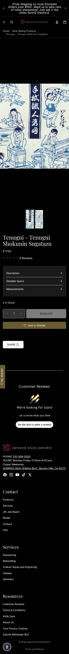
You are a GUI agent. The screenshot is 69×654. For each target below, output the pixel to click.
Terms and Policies (34, 649)
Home (6, 31)
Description (12, 273)
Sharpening (9, 554)
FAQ (5, 529)
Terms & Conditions (14, 610)
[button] (34, 126)
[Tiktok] (24, 474)
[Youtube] (17, 474)
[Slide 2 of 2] (39, 219)
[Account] (57, 22)
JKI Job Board (11, 511)
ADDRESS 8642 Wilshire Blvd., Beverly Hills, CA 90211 (34, 468)
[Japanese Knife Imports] (34, 22)
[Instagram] (11, 474)
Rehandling (9, 560)
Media (6, 517)
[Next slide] (65, 8)
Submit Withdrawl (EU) (16, 634)
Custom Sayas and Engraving (20, 566)
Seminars (8, 579)
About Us (8, 622)
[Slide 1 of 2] (30, 219)
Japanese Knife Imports (38, 642)
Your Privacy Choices (15, 628)
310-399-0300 (21, 456)
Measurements (15, 288)
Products (8, 499)
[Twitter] (30, 474)
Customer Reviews (13, 604)
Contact (7, 523)
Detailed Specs (15, 281)
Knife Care (9, 616)
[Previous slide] (4, 8)
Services (8, 505)
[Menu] (4, 22)
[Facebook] (5, 474)
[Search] (12, 22)
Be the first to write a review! (34, 424)
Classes (7, 573)
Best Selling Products (24, 31)
